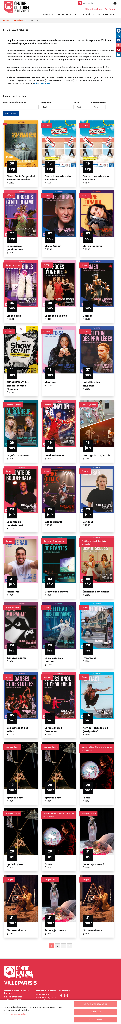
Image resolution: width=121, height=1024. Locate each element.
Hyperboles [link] (89, 658)
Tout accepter (95, 1019)
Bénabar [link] (88, 522)
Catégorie (45, 102)
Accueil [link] (6, 20)
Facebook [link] (118, 40)
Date (76, 102)
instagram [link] (66, 995)
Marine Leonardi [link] (92, 246)
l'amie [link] (86, 797)
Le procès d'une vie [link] (56, 315)
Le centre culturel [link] (68, 14)
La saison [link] (48, 14)
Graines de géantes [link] (56, 591)
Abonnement (98, 102)
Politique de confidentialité (15, 1014)
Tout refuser (95, 1012)
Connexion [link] (115, 3)
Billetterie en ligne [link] (93, 9)
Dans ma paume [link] (16, 658)
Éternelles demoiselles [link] (96, 591)
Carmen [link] (88, 315)
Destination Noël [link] (55, 455)
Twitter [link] (118, 35)
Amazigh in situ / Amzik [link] (96, 455)
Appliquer (80, 3)
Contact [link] (113, 9)
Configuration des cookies (95, 1004)
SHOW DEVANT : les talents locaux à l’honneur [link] (18, 386)
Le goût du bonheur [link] (18, 455)
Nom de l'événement (14, 102)
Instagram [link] (118, 45)
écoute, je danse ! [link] (93, 864)
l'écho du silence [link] (16, 930)
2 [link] (57, 946)
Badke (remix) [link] (53, 522)
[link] (118, 30)
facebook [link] (61, 995)
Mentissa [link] (50, 382)
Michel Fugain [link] (53, 246)
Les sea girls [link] (14, 315)
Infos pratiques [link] (107, 14)
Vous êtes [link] (88, 14)
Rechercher (10, 113)
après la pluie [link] (15, 797)
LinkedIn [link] (118, 54)
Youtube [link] (118, 49)
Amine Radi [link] (13, 591)
